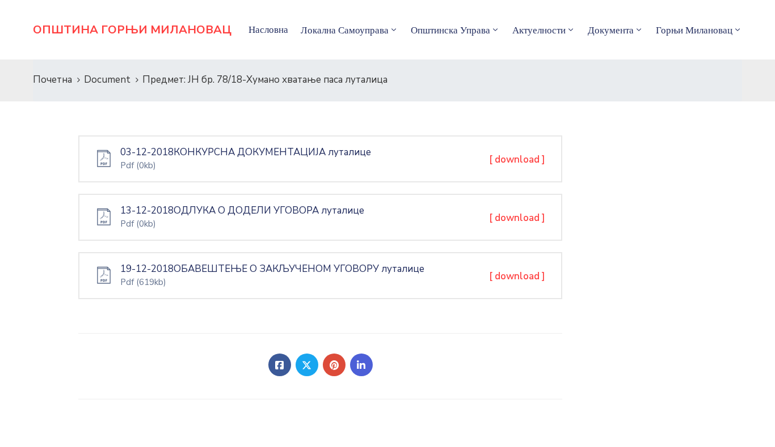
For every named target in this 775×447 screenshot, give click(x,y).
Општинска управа (450, 30)
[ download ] (517, 159)
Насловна (268, 29)
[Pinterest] (334, 365)
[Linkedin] (361, 365)
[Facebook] (279, 365)
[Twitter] (307, 365)
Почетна (52, 79)
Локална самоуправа (345, 30)
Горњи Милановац (694, 30)
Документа (611, 30)
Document (107, 79)
